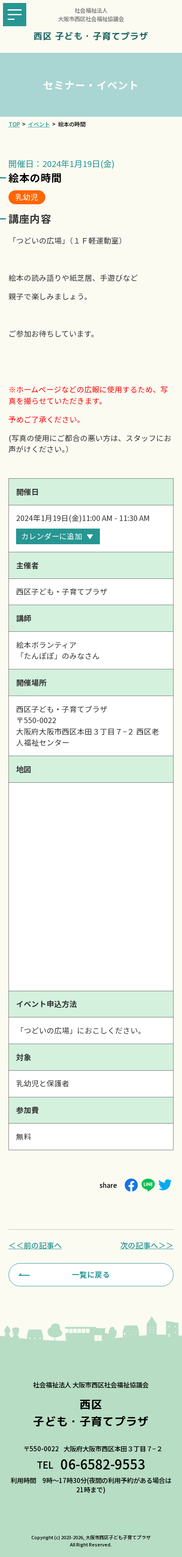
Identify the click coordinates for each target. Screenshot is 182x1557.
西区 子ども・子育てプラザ (91, 36)
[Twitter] (165, 1185)
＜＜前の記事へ (35, 1245)
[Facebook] (131, 1185)
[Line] (148, 1185)
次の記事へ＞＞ (147, 1245)
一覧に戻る (91, 1274)
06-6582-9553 (103, 1464)
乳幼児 (26, 197)
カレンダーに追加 (51, 536)
